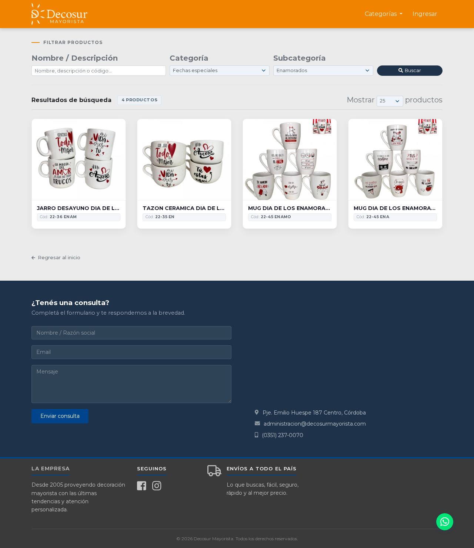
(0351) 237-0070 (282, 435)
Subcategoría (299, 58)
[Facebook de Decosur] (141, 486)
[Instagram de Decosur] (156, 486)
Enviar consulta (60, 416)
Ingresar (425, 13)
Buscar (413, 70)
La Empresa (50, 468)
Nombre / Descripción (74, 58)
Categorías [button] (381, 13)
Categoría (189, 58)
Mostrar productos (395, 99)
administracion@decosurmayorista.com (315, 423)
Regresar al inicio (59, 257)
